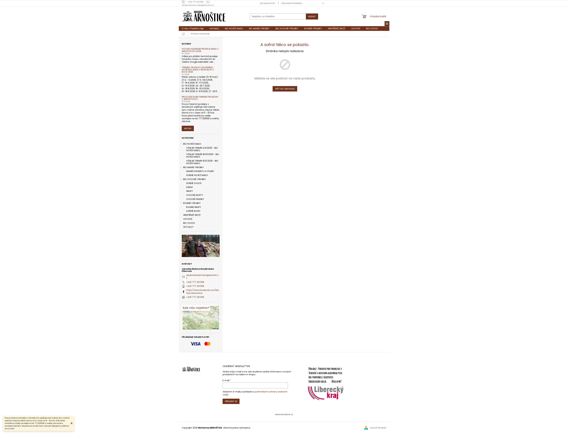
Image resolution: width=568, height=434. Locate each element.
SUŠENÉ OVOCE (194, 183)
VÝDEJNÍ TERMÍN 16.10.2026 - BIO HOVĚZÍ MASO (202, 162)
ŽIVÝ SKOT (188, 227)
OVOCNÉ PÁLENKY (195, 199)
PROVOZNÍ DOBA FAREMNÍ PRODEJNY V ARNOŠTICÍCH (200, 98)
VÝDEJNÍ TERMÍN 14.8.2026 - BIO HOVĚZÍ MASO (202, 149)
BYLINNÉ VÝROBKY (192, 203)
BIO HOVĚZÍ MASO (192, 143)
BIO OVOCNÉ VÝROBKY (194, 179)
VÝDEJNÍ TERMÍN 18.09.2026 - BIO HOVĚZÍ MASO (202, 155)
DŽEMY (189, 187)
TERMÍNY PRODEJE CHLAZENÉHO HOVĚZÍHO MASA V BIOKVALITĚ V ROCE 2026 (198, 69)
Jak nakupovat (267, 3)
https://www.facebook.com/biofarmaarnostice (202, 291)
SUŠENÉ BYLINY (193, 211)
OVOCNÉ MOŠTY (194, 195)
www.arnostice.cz (284, 414)
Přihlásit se (231, 401)
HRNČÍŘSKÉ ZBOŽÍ (191, 215)
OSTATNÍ (187, 219)
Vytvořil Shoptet (378, 427)
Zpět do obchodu (285, 88)
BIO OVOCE (189, 223)
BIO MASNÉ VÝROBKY (193, 167)
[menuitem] (193, 28)
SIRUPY (189, 191)
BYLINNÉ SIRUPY (193, 207)
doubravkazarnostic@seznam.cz (202, 276)
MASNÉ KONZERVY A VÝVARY (200, 171)
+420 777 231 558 (195, 282)
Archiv (187, 128)
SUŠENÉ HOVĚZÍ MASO (197, 175)
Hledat (312, 16)
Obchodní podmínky (291, 3)
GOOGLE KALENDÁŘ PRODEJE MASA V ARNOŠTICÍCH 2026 (200, 50)
